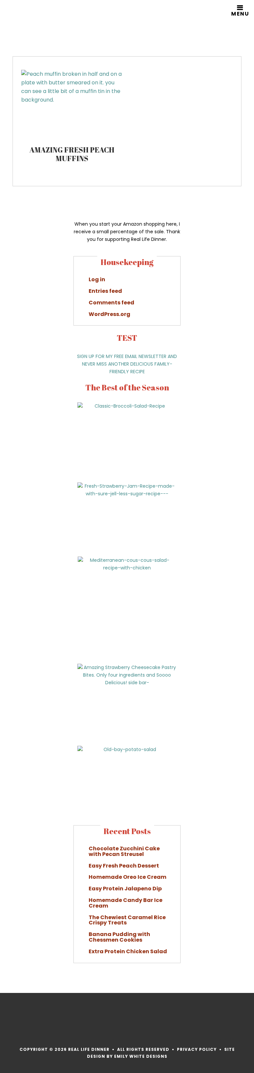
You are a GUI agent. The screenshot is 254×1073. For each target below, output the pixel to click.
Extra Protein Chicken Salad (128, 951)
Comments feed (111, 302)
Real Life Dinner (37, 21)
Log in (97, 279)
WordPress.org (109, 314)
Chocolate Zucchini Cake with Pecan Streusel (124, 851)
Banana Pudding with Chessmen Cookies (119, 937)
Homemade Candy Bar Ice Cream (125, 903)
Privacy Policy (197, 1049)
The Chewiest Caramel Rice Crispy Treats (127, 920)
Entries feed (105, 291)
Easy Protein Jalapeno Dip (125, 888)
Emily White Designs (140, 1056)
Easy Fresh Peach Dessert (124, 866)
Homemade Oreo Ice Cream (127, 877)
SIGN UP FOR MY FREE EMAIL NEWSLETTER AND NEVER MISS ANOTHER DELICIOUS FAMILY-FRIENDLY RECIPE (127, 364)
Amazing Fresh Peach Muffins (71, 154)
